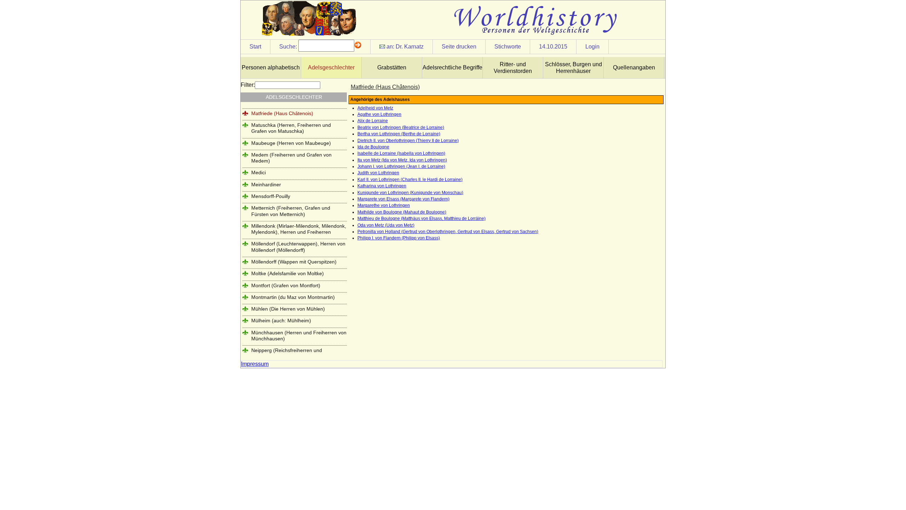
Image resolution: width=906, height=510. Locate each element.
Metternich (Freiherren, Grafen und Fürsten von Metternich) (290, 211)
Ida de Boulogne (373, 146)
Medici (258, 172)
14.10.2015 (553, 47)
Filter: (248, 85)
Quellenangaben (634, 67)
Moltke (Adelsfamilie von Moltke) (287, 273)
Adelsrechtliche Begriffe (452, 67)
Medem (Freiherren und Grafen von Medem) (291, 158)
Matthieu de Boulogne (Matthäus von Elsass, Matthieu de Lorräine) (421, 218)
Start (255, 47)
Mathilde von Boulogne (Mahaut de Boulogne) (401, 212)
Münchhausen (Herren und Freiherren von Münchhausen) (298, 335)
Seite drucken (459, 47)
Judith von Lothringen (378, 172)
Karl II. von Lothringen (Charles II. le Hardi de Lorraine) (410, 179)
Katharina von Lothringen (381, 185)
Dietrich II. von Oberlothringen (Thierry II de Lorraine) (408, 140)
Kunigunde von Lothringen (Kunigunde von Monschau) (410, 192)
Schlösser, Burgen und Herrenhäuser (573, 67)
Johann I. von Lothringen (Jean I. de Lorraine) (401, 166)
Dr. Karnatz (410, 47)
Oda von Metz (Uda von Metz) (385, 225)
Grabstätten (391, 67)
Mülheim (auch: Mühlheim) (281, 320)
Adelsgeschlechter (331, 67)
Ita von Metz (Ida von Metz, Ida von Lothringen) (402, 160)
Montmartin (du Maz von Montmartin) (293, 297)
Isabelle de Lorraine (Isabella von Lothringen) (401, 153)
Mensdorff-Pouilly (270, 196)
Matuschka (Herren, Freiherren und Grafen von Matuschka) (291, 128)
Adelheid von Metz (375, 108)
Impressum (255, 364)
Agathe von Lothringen (379, 114)
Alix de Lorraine (372, 120)
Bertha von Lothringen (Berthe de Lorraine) (398, 133)
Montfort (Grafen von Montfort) (285, 285)
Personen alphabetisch (271, 67)
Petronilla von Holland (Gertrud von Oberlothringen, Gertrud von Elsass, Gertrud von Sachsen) (447, 231)
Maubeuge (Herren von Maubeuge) (291, 143)
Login (592, 47)
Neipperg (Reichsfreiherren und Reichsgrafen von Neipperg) (286, 353)
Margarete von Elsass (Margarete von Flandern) (403, 199)
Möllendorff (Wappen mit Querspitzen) (294, 262)
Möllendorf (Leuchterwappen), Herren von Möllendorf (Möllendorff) (298, 247)
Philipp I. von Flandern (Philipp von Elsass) (398, 238)
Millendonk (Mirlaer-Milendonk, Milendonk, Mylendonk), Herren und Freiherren (298, 229)
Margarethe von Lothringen (383, 205)
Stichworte (507, 47)
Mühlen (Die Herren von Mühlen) (288, 309)
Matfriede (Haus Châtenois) (282, 113)
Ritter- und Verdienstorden (513, 67)
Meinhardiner (266, 184)
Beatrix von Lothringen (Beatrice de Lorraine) (400, 127)
